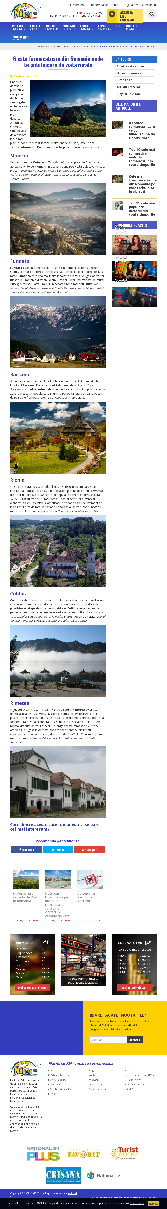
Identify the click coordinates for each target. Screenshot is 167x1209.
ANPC (130, 1089)
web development (115, 1197)
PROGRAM (69, 27)
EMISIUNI (51, 27)
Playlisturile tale (128, 94)
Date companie (97, 5)
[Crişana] (63, 1175)
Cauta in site (134, 1079)
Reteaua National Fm (62, 1075)
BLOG (118, 26)
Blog (50, 46)
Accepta (153, 1203)
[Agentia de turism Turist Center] (124, 1153)
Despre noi (77, 5)
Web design (96, 1197)
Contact (116, 5)
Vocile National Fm (61, 1089)
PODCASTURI (20, 38)
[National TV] (103, 1175)
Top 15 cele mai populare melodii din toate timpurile (142, 209)
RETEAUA (19, 27)
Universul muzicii (129, 73)
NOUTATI (131, 27)
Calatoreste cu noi (65, 46)
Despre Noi (95, 1084)
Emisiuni (55, 1084)
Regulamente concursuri (140, 5)
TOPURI (104, 27)
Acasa (41, 46)
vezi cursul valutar (134, 987)
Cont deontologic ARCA (140, 1075)
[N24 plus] (43, 1153)
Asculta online (58, 1079)
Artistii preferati (128, 87)
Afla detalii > (137, 1203)
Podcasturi (94, 1079)
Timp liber (124, 80)
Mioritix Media (138, 1197)
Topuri (54, 1093)
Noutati (92, 1075)
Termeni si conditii (137, 1084)
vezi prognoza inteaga (32, 987)
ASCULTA (35, 27)
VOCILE (87, 27)
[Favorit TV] (83, 1153)
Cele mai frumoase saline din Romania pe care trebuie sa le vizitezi (143, 184)
